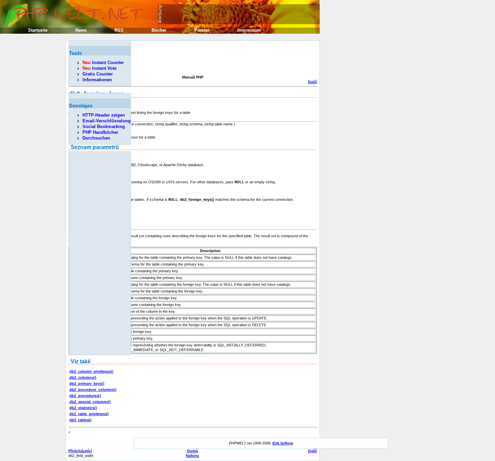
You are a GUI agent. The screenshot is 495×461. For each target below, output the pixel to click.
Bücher (159, 30)
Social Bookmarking (103, 126)
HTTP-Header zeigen (103, 115)
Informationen (97, 79)
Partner (201, 30)
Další (312, 82)
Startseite (37, 30)
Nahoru (192, 456)
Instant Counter (103, 62)
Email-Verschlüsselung (106, 120)
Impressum (249, 30)
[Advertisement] (191, 58)
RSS (119, 30)
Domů (192, 451)
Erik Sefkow (282, 443)
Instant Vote (99, 68)
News (81, 30)
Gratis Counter (97, 73)
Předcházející (80, 451)
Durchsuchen (96, 138)
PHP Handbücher (100, 132)
